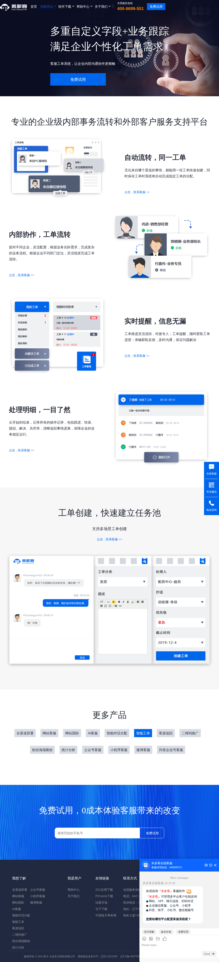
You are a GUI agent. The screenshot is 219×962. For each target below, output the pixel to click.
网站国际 (72, 733)
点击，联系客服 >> (137, 192)
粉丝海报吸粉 (42, 749)
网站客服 (49, 733)
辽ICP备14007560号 (131, 956)
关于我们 (101, 6)
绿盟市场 (101, 902)
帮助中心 (83, 6)
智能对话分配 (117, 733)
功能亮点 (46, 6)
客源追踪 (166, 733)
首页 (34, 6)
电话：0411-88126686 (138, 896)
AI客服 (93, 733)
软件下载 (64, 6)
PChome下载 (104, 896)
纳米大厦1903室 (134, 915)
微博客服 (143, 749)
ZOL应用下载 (104, 890)
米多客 (13, 6)
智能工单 (143, 733)
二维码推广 (190, 733)
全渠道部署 (25, 733)
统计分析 (68, 749)
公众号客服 (92, 749)
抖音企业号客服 (171, 749)
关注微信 (211, 491)
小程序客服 (118, 749)
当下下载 (101, 909)
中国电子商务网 (105, 915)
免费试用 (78, 79)
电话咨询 (211, 509)
